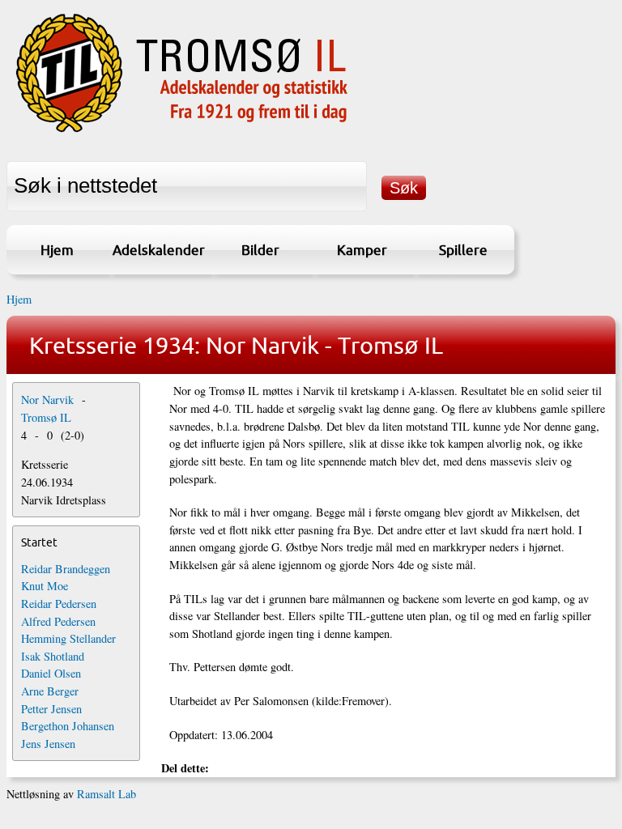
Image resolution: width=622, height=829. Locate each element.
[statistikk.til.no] (181, 132)
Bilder (260, 249)
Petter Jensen (51, 708)
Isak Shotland (52, 656)
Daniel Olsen (51, 673)
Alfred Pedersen (58, 621)
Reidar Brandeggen (65, 568)
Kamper (362, 249)
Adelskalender (159, 249)
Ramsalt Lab (106, 793)
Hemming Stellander (68, 638)
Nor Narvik (47, 399)
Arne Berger (50, 691)
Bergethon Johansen (67, 725)
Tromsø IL (46, 417)
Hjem (57, 249)
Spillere (463, 249)
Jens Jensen (48, 743)
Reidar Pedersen (58, 603)
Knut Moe (44, 585)
